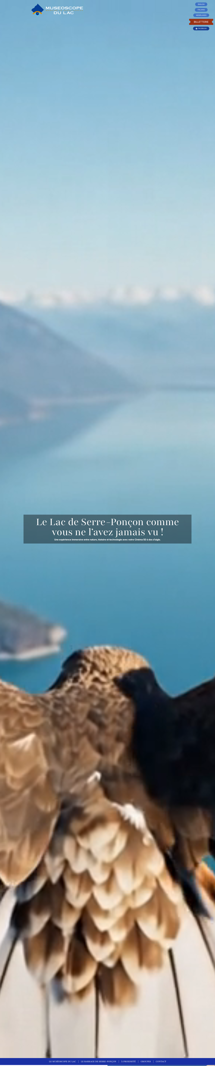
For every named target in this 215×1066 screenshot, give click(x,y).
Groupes (146, 1061)
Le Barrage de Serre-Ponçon (98, 1061)
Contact (161, 1061)
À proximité (128, 1061)
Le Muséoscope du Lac (62, 1061)
